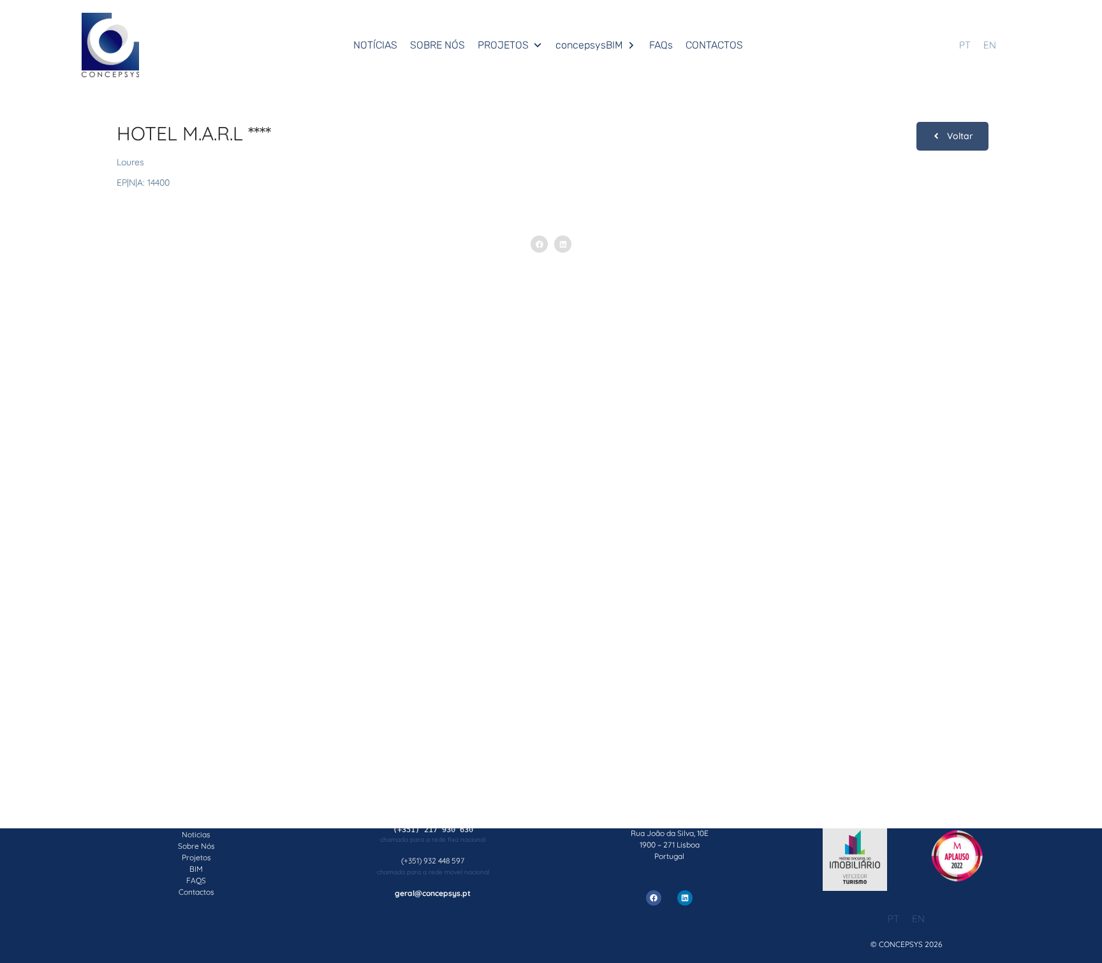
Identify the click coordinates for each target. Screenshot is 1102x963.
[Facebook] (653, 898)
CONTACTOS (714, 45)
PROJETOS (503, 45)
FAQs (661, 45)
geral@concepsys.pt (433, 893)
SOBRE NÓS (437, 45)
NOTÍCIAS (375, 45)
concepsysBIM (588, 45)
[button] (539, 244)
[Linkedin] (685, 898)
